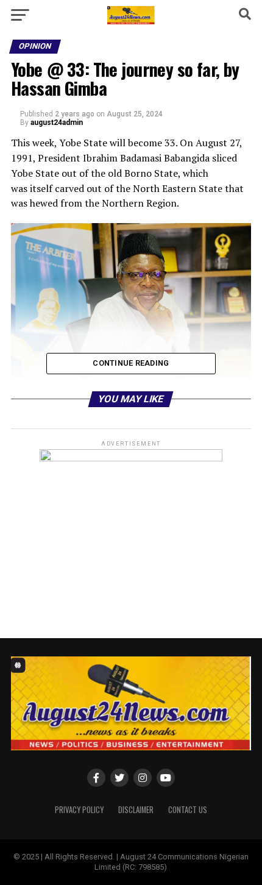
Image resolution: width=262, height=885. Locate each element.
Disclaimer (136, 810)
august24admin (56, 122)
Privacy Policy (79, 810)
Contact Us (187, 810)
